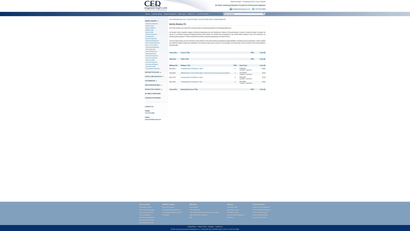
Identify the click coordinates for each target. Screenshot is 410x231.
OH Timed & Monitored (153, 93)
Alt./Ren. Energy (150, 25)
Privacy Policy (192, 226)
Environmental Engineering (152, 43)
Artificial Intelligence (151, 28)
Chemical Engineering (151, 34)
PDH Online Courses (145, 207)
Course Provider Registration (261, 207)
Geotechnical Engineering (152, 47)
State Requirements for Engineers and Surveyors (204, 212)
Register (263, 1)
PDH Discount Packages (146, 210)
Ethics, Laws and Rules (152, 45)
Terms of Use (202, 226)
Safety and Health (150, 60)
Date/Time (243, 65)
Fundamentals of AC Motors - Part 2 (192, 77)
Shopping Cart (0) (248, 1)
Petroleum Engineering (151, 57)
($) (262, 52)
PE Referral (165, 215)
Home (148, 14)
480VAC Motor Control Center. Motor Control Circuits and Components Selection (205, 73)
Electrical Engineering (151, 38)
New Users (182, 14)
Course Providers (203, 14)
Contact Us (149, 106)
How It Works (194, 207)
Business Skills (149, 32)
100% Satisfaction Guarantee (198, 215)
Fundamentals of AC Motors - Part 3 (192, 68)
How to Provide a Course (259, 212)
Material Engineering (151, 53)
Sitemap (210, 226)
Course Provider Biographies (236, 215)
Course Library (157, 14)
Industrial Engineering (151, 51)
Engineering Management (152, 40)
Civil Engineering (150, 36)
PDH (252, 52)
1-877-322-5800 (260, 9)
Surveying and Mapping (152, 64)
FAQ (191, 217)
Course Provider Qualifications (261, 210)
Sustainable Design (150, 66)
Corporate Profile (232, 207)
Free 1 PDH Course (168, 207)
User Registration (195, 210)
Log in (257, 1)
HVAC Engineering (150, 49)
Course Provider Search (206, 19)
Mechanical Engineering (152, 55)
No (173, 52)
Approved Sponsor (233, 210)
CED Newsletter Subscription (171, 210)
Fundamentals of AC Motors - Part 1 (192, 82)
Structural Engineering (151, 62)
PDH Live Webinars (145, 215)
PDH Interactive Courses (146, 220)
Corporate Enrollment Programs (172, 212)
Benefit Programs (170, 14)
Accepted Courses (233, 212)
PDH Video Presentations (147, 217)
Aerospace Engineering (152, 23)
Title (185, 52)
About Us (191, 14)
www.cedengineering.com (177, 19)
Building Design (149, 30)
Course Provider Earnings (260, 215)
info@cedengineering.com (241, 9)
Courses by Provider (153, 98)
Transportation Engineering (153, 68)
